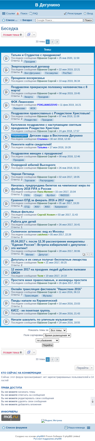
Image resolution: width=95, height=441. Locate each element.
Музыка (47, 295)
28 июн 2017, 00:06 (69, 251)
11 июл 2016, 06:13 (69, 292)
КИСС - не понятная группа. (30, 310)
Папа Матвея (45, 191)
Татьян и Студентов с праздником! (36, 55)
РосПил (67, 73)
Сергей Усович (46, 214)
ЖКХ (47, 206)
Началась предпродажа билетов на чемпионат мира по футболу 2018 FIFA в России (50, 187)
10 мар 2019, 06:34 (69, 81)
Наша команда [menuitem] (76, 427)
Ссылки (10, 13)
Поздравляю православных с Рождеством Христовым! (50, 113)
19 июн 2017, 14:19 (56, 275)
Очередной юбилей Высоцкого (33, 165)
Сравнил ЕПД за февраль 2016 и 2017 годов (42, 200)
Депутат (43, 254)
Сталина (42, 139)
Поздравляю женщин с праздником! (37, 153)
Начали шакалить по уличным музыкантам (42, 319)
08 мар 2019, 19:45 (69, 93)
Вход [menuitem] (90, 13)
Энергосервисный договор (30, 66)
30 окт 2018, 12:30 (60, 139)
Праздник (30, 61)
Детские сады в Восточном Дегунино (56, 135)
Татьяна (42, 147)
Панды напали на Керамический (34, 300)
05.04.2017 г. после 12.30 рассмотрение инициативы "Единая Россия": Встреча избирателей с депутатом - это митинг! (49, 245)
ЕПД (27, 206)
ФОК (32, 108)
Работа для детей (23, 221)
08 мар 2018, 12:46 (69, 156)
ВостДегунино (32, 73)
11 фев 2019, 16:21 (70, 104)
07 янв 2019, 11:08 (69, 116)
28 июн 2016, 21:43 (69, 313)
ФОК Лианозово (22, 101)
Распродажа (46, 180)
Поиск (24, 13)
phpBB (40, 436)
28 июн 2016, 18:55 (69, 322)
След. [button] (57, 41)
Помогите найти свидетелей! (31, 144)
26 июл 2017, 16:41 (69, 224)
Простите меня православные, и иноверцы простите (49, 280)
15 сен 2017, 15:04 (65, 191)
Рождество (31, 119)
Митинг (30, 254)
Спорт (38, 195)
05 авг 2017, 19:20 (69, 203)
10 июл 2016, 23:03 (69, 303)
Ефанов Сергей (46, 58)
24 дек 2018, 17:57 (69, 131)
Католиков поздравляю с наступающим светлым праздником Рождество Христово (46, 126)
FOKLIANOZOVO (47, 104)
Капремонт (61, 206)
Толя (40, 262)
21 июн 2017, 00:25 (56, 262)
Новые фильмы (22, 211)
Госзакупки (51, 73)
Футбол (51, 195)
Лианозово (19, 108)
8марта (29, 97)
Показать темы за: (38, 330)
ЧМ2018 (64, 195)
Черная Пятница (22, 174)
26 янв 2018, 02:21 (69, 168)
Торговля (30, 180)
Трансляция (31, 295)
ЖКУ (37, 206)
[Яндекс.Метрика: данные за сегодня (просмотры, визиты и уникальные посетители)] (51, 421)
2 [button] (52, 42)
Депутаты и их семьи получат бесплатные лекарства (49, 259)
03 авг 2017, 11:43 (68, 214)
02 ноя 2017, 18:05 (69, 177)
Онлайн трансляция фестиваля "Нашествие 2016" (46, 289)
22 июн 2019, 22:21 (69, 69)
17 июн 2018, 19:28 (60, 147)
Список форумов (12, 20)
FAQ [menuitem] (35, 13)
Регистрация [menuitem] (75, 13)
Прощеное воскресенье (28, 78)
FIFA (27, 195)
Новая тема (11, 35)
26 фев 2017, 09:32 (69, 283)
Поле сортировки (34, 335)
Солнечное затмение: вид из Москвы (37, 231)
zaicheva (42, 234)
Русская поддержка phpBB (48, 438)
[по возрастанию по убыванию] (47, 340)
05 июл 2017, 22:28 (60, 234)
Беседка (27, 20)
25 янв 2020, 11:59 (69, 58)
